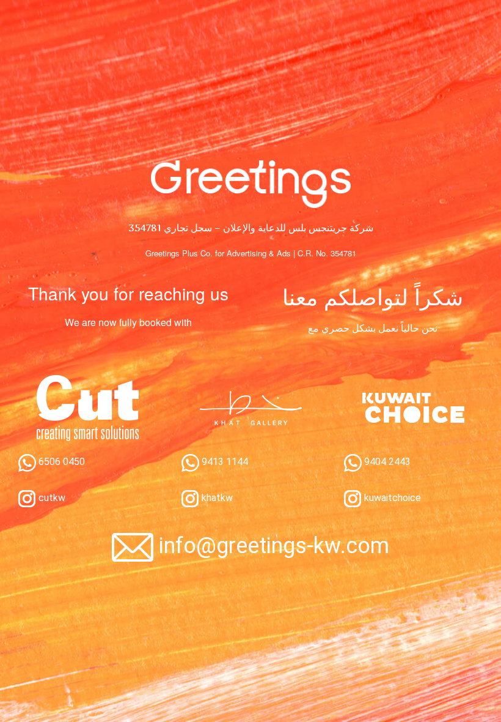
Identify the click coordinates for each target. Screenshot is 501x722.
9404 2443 (386, 461)
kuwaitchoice (391, 498)
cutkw (50, 498)
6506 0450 (60, 461)
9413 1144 (223, 461)
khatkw (216, 498)
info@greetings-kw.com (274, 546)
